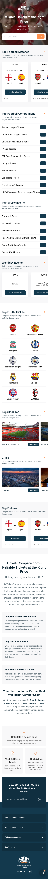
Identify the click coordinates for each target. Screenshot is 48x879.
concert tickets (37, 703)
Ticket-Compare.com (13, 837)
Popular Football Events (14, 818)
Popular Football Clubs (14, 827)
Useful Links (10, 847)
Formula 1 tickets (19, 703)
